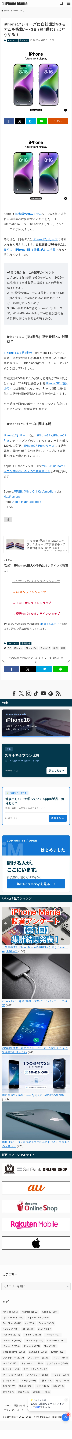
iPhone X (32, 1346)
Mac (50, 1346)
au (30, 1323)
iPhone (18, 648)
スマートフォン (35, 1369)
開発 (63, 648)
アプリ (60, 1358)
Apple (50, 1312)
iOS (28, 1329)
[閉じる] (66, 1400)
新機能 (26, 1386)
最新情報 (24, 40)
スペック (11, 1369)
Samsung (38, 1352)
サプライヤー (57, 1363)
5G (9, 648)
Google (11, 1329)
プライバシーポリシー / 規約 (18, 1410)
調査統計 (41, 1392)
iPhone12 (12, 1340)
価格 (62, 1380)
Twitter (57, 1352)
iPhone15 (11, 1346)
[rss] (58, 693)
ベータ (28, 1380)
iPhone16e (31, 648)
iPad (44, 1329)
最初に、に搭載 (30, 249)
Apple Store (13, 1317)
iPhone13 (34, 1340)
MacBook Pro (14, 1352)
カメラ (10, 1363)
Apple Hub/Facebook (26, 501)
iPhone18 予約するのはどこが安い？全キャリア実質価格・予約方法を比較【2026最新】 (46, 544)
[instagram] (29, 693)
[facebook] (14, 693)
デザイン (60, 1375)
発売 (55, 648)
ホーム (8, 1405)
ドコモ (10, 1380)
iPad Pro (11, 1335)
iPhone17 (12, 40)
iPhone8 (52, 1335)
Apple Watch (38, 1317)
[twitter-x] (21, 693)
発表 (23, 1392)
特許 (58, 1386)
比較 (43, 1386)
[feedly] (51, 693)
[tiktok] (36, 693)
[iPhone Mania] (14, 3)
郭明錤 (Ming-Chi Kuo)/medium (35, 491)
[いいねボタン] (8, 519)
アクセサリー (13, 1358)
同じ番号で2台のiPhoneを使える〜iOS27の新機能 (33, 1095)
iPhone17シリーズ (45, 239)
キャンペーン (32, 1363)
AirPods (10, 1312)
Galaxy (46, 1323)
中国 (46, 1380)
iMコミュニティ (49, 623)
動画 (9, 1386)
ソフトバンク (13, 1375)
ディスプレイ (37, 1375)
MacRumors (12, 496)
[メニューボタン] (68, 3)
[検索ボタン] (61, 3)
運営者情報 (19, 1405)
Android (30, 1312)
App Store (12, 1323)
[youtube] (43, 693)
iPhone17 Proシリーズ (39, 445)
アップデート (38, 1358)
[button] (9, 121)
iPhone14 (56, 1340)
